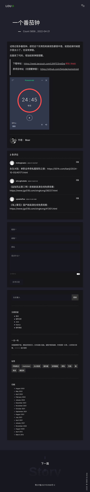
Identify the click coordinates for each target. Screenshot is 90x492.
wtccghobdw (21, 181)
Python (18, 325)
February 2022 (21, 397)
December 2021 (21, 403)
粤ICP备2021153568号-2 (45, 485)
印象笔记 (16, 366)
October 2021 (20, 409)
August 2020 (20, 429)
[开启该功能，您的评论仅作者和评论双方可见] (78, 274)
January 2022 (20, 400)
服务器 (46, 366)
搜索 (75, 297)
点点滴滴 (37, 366)
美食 (14, 370)
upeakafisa (20, 199)
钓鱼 (69, 366)
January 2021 (20, 423)
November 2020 (21, 426)
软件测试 (19, 327)
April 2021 (19, 420)
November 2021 (21, 406)
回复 (77, 162)
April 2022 (19, 394)
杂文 (17, 316)
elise (87, 474)
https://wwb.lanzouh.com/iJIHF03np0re (44, 63)
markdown (26, 366)
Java (17, 322)
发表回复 (16, 282)
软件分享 (19, 319)
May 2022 (19, 391)
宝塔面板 (55, 366)
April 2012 (19, 432)
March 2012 (20, 435)
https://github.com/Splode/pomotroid (59, 69)
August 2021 (20, 414)
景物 (63, 366)
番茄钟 (22, 370)
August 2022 (20, 388)
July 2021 (19, 417)
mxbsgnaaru (21, 163)
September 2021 (21, 411)
